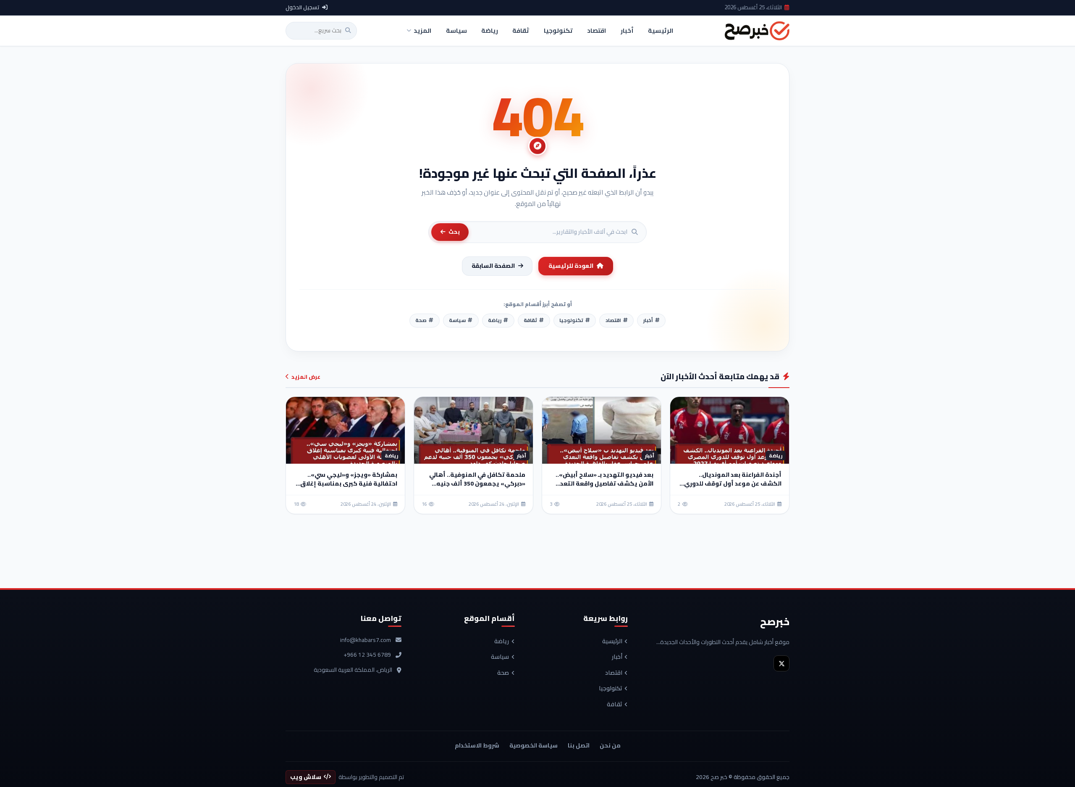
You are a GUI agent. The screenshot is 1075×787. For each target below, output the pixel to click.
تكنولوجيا (610, 689)
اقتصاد (613, 673)
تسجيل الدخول (303, 7)
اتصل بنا (579, 745)
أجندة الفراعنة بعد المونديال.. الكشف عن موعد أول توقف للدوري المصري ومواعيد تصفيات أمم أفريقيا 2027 (732, 488)
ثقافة (614, 705)
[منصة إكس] (781, 663)
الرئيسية (612, 641)
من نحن (610, 745)
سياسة (500, 657)
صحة (503, 673)
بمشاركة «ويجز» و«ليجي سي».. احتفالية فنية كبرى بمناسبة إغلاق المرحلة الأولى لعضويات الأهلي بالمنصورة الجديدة (348, 488)
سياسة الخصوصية (533, 745)
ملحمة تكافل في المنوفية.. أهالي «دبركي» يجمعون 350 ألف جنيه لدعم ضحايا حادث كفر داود (477, 483)
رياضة (501, 641)
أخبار (617, 657)
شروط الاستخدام (477, 745)
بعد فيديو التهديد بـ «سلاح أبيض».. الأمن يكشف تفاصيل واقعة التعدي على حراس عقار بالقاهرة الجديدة (603, 483)
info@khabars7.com (365, 640)
